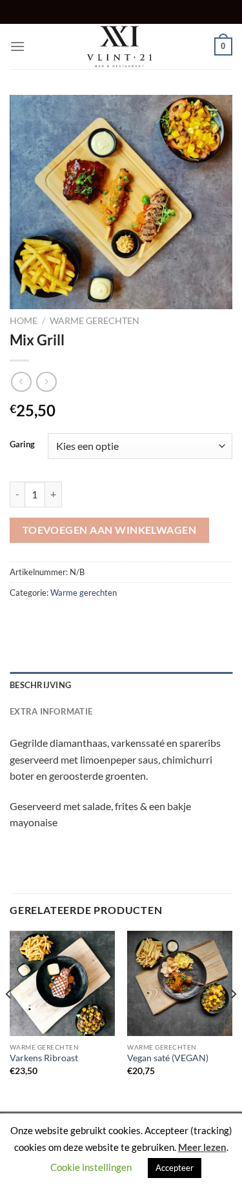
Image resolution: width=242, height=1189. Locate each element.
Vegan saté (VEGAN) (167, 1058)
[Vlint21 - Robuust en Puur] (121, 46)
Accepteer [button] (175, 1168)
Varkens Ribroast (44, 1058)
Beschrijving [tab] (40, 685)
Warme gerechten (94, 321)
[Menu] (17, 46)
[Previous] (9, 1020)
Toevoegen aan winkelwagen (110, 530)
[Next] (233, 1020)
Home (23, 321)
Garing (22, 444)
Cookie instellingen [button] (91, 1167)
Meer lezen (202, 1147)
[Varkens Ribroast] (62, 983)
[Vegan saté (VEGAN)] (179, 983)
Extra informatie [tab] (51, 711)
